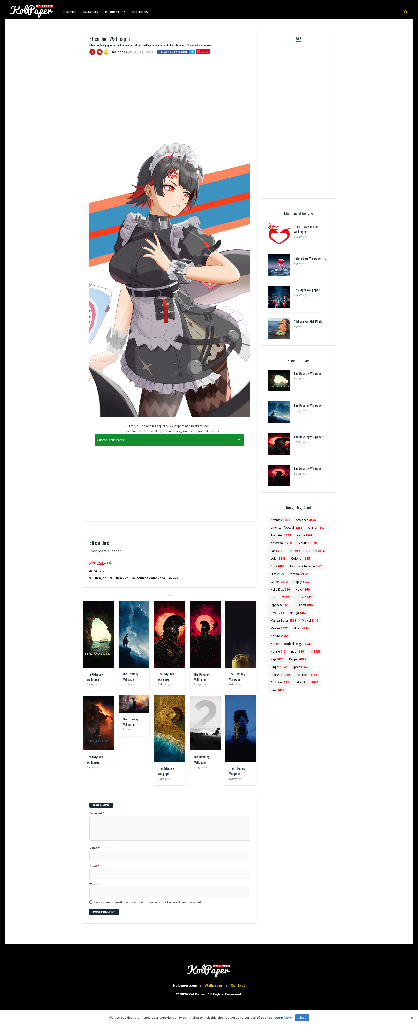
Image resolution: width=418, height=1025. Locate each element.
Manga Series (283, 620)
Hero (303, 589)
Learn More (283, 1017)
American (306, 520)
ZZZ (176, 578)
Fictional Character (306, 566)
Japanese (280, 605)
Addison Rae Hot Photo (308, 321)
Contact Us (140, 11)
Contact (238, 985)
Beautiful (307, 543)
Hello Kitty (280, 589)
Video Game (306, 682)
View (277, 690)
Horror (303, 597)
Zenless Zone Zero (150, 578)
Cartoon (315, 551)
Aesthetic (280, 520)
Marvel (310, 620)
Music (301, 628)
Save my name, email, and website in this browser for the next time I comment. (148, 902)
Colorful (300, 558)
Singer (279, 667)
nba (297, 651)
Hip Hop (280, 597)
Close (302, 1017)
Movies (279, 628)
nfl (315, 651)
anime (304, 535)
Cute (277, 566)
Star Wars (280, 674)
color (278, 558)
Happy (301, 582)
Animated (281, 535)
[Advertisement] (169, 95)
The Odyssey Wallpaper (95, 676)
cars (294, 551)
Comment (97, 813)
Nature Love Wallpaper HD (310, 257)
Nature (278, 651)
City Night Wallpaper (307, 289)
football (299, 574)
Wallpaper (214, 985)
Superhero (306, 674)
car (277, 551)
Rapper (297, 659)
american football (286, 527)
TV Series (280, 682)
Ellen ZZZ (121, 578)
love (277, 613)
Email (94, 866)
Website (94, 884)
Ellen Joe (100, 578)
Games (279, 582)
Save (205, 52)
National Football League (291, 644)
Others (98, 571)
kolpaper (119, 52)
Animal (316, 527)
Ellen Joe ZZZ (100, 562)
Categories (90, 11)
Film (277, 574)
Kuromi (304, 605)
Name (94, 848)
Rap (277, 659)
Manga (298, 613)
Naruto (279, 636)
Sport (299, 667)
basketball (281, 543)
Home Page (69, 11)
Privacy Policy (115, 11)
